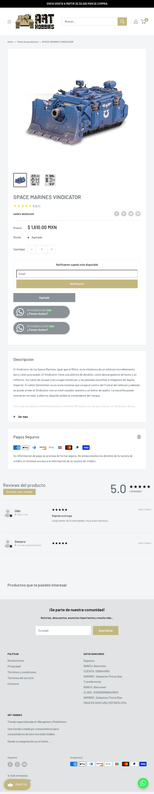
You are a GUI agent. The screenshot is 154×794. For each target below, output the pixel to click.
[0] (143, 21)
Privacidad (14, 666)
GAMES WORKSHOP (23, 214)
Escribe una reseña (19, 491)
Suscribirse (106, 630)
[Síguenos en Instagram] (17, 764)
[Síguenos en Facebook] (10, 764)
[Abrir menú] (9, 21)
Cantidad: (19, 249)
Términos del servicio (21, 678)
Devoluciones (16, 660)
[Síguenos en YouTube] (24, 764)
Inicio (10, 41)
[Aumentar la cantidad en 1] (52, 249)
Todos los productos (27, 41)
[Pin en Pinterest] (123, 213)
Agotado (44, 297)
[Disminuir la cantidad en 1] (32, 249)
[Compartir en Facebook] (116, 213)
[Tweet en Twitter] (131, 213)
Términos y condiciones (22, 672)
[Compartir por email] (138, 213)
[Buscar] (122, 21)
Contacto (13, 683)
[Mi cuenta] (136, 21)
